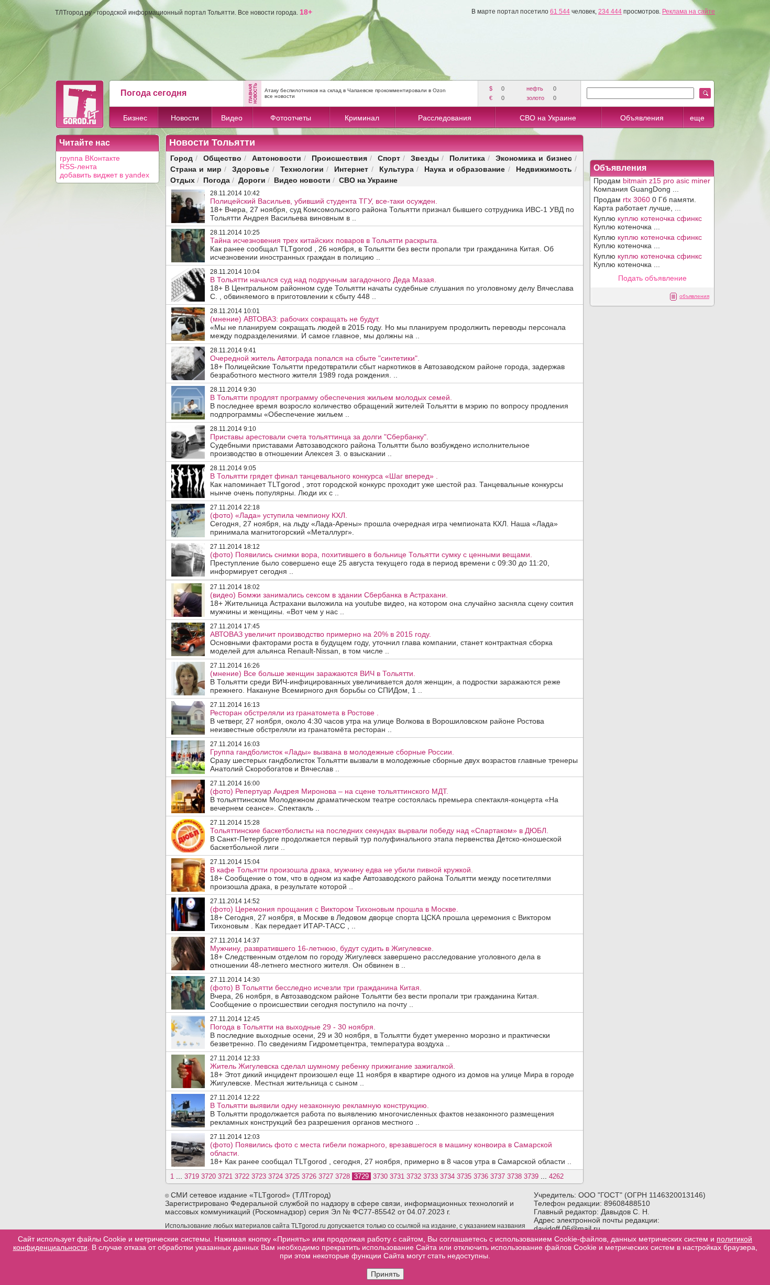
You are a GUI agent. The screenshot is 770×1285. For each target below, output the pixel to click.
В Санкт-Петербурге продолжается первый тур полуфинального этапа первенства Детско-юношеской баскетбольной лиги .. (386, 838)
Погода (216, 179)
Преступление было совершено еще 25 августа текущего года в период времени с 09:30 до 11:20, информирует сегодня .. (379, 562)
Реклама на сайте (688, 11)
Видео (232, 118)
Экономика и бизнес (534, 157)
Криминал (362, 118)
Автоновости (276, 157)
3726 (309, 1176)
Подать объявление (652, 278)
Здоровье (250, 168)
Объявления (642, 118)
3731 (397, 1176)
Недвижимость (544, 168)
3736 (481, 1176)
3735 (464, 1176)
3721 (225, 1176)
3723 (258, 1176)
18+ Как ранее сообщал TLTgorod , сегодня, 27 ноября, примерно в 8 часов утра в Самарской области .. (390, 1153)
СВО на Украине (548, 118)
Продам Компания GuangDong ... (651, 184)
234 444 (610, 11)
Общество (222, 157)
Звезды (425, 157)
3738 (514, 1176)
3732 (413, 1176)
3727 (325, 1176)
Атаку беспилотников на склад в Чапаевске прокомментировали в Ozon (355, 90)
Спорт (389, 157)
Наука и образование (464, 168)
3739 (531, 1176)
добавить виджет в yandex (104, 175)
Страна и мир (196, 168)
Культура (396, 168)
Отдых (182, 179)
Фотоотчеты (290, 118)
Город (181, 157)
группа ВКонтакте (90, 158)
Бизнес (135, 118)
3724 (275, 1176)
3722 (242, 1176)
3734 (447, 1176)
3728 (342, 1176)
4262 (556, 1176)
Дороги (252, 179)
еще (697, 118)
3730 (380, 1176)
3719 (191, 1176)
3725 (292, 1176)
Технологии (302, 168)
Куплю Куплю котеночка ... (647, 222)
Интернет (351, 168)
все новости (280, 96)
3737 (497, 1176)
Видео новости (302, 179)
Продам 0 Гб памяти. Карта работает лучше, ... (644, 203)
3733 (430, 1176)
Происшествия (339, 157)
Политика (467, 157)
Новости (185, 118)
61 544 (560, 11)
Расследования (444, 118)
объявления (694, 296)
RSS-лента (78, 166)
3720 (208, 1176)
